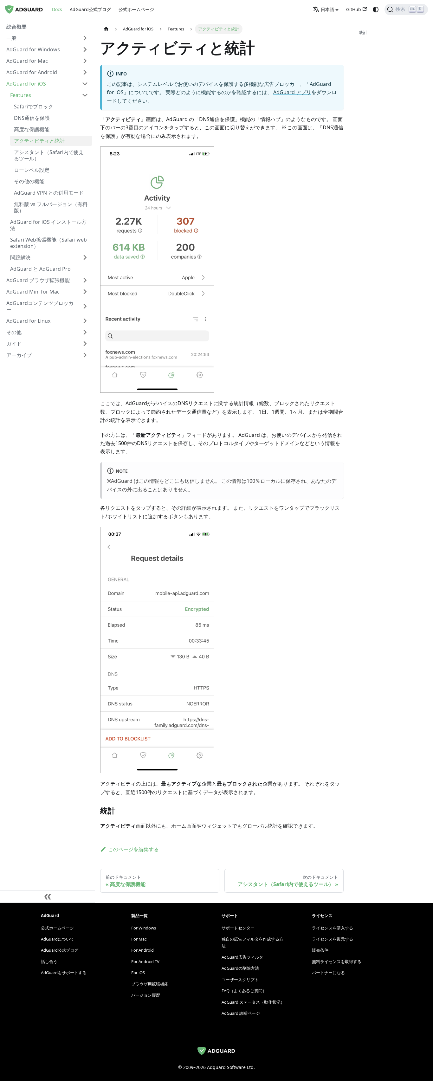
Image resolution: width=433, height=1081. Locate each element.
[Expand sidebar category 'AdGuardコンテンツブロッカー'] (85, 306)
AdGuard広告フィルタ (242, 957)
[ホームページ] (106, 29)
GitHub (353, 9)
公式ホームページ (136, 9)
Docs (57, 9)
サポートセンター (238, 928)
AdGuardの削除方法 (240, 968)
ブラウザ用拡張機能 (149, 984)
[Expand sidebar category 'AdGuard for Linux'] (85, 321)
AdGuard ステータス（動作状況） (253, 1002)
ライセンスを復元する (332, 939)
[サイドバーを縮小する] (47, 896)
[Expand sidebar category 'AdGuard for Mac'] (85, 61)
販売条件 (320, 950)
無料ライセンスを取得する (336, 961)
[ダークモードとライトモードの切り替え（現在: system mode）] (376, 9)
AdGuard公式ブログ (90, 9)
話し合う (49, 961)
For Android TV (145, 961)
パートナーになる (328, 972)
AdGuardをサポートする (64, 972)
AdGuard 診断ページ (241, 1013)
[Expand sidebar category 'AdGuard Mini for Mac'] (85, 292)
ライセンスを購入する (332, 928)
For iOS (138, 972)
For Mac (138, 939)
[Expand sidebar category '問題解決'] (85, 257)
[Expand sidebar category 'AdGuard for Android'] (85, 72)
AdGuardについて (57, 939)
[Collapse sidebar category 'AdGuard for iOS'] (85, 84)
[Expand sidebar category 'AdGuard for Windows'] (85, 49)
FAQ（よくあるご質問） (244, 991)
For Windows (143, 928)
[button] (47, 38)
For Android (142, 950)
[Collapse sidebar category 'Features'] (85, 95)
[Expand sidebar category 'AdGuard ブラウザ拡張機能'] (85, 280)
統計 (363, 32)
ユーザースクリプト (240, 979)
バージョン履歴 (145, 995)
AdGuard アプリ (292, 92)
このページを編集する (133, 849)
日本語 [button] (327, 9)
